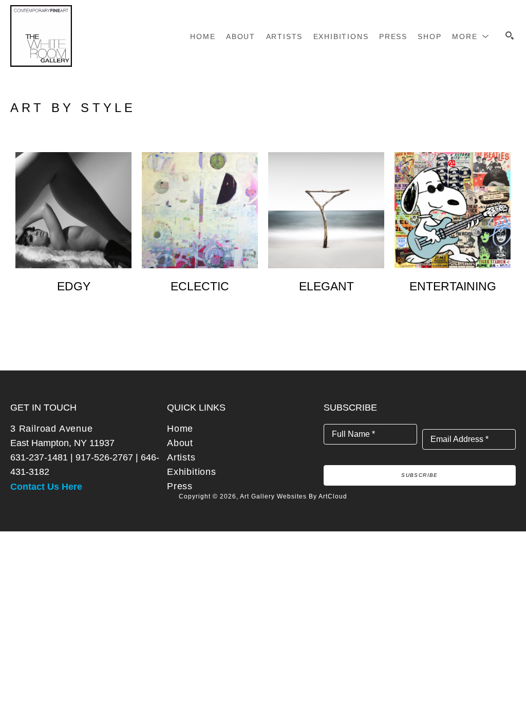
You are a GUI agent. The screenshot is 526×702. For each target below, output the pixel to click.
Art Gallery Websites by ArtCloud (293, 496)
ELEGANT (326, 286)
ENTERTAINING (452, 286)
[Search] (509, 35)
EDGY (73, 286)
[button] (471, 36)
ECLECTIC (200, 286)
